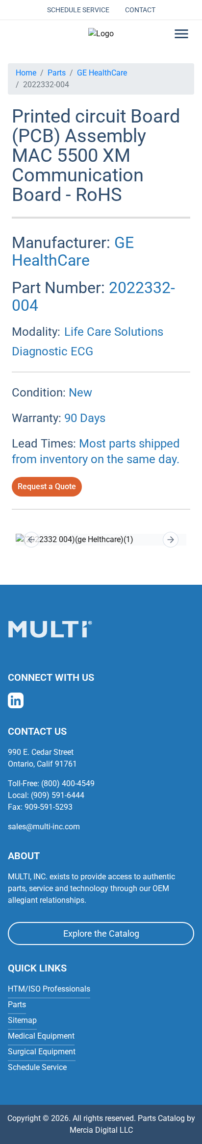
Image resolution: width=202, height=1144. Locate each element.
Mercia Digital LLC (101, 1130)
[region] (101, 540)
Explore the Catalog (101, 933)
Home (26, 72)
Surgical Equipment (42, 1051)
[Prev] (31, 539)
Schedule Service (78, 10)
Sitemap (22, 1020)
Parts (57, 72)
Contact (140, 10)
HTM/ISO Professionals (49, 989)
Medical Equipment (41, 1036)
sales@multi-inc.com (44, 826)
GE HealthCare (102, 72)
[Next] (170, 539)
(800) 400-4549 (68, 783)
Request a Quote (47, 486)
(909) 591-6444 (57, 795)
